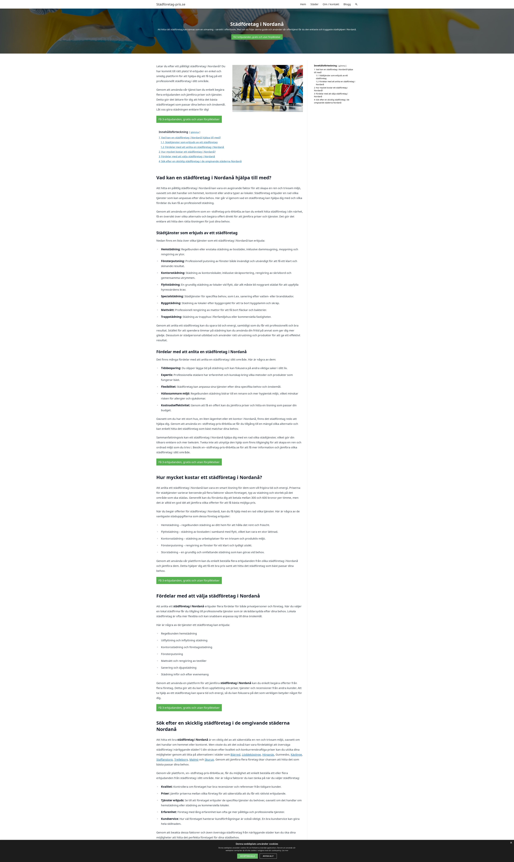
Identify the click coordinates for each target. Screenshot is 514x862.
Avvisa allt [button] (268, 856)
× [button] (511, 843)
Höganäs (268, 754)
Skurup (209, 759)
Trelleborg (181, 759)
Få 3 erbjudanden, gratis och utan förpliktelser (257, 36)
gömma (195, 132)
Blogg (347, 4)
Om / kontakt (331, 4)
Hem (303, 4)
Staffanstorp (164, 759)
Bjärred (235, 754)
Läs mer (285, 850)
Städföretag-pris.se (170, 4)
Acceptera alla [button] (247, 856)
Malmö (194, 759)
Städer (314, 4)
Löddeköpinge (251, 754)
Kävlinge (296, 754)
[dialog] (257, 851)
